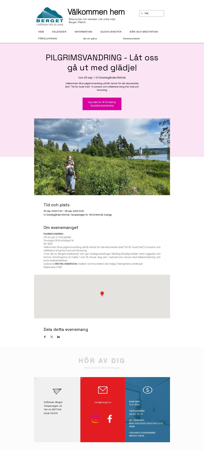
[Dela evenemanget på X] (51, 337)
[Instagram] (95, 418)
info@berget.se (102, 402)
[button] (85, 32)
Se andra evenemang (102, 105)
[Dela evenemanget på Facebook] (45, 337)
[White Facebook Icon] (109, 418)
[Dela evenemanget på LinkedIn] (58, 337)
